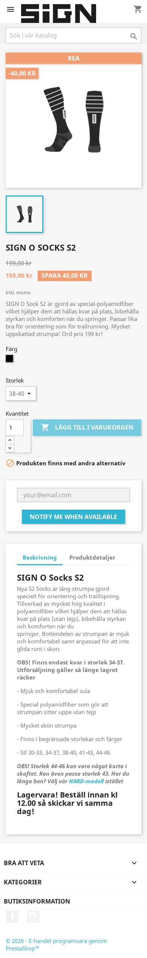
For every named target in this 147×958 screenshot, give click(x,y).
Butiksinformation (37, 901)
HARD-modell (86, 781)
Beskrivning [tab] (40, 557)
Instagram (33, 917)
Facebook (12, 917)
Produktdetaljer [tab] (92, 557)
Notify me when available (73, 517)
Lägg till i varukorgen (87, 427)
